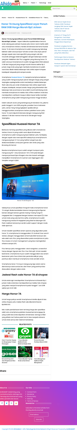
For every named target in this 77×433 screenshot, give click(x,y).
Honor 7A (11, 17)
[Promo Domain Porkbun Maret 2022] (41, 333)
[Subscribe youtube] (16, 403)
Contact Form (31, 392)
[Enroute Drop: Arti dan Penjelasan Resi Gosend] (9, 351)
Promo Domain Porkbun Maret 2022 (40, 341)
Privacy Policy (31, 396)
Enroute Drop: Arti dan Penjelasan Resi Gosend (8, 361)
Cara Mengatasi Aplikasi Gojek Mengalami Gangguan (39, 361)
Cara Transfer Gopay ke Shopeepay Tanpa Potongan (9, 342)
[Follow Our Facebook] (2, 403)
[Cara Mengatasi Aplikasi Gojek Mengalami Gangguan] (41, 351)
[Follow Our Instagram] (11, 403)
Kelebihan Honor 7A (35, 17)
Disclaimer (30, 394)
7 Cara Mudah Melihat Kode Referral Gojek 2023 (24, 342)
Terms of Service (32, 401)
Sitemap (30, 399)
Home (4, 17)
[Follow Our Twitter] (7, 403)
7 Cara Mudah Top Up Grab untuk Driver (25, 360)
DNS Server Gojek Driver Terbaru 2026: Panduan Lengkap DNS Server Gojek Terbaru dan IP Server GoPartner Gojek (63, 26)
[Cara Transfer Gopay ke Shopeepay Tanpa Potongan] (9, 333)
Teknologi (47, 17)
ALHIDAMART (70, 429)
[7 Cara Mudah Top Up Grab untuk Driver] (25, 351)
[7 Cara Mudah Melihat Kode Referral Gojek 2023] (25, 333)
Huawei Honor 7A (21, 17)
